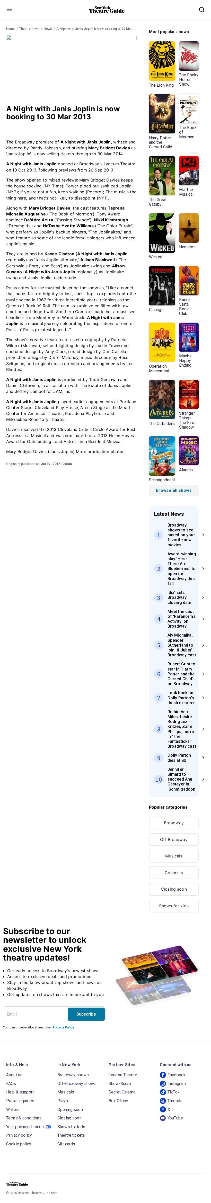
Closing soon (174, 889)
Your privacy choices (25, 1126)
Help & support (20, 1092)
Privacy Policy (63, 1027)
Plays (62, 1100)
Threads (175, 1100)
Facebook (177, 1074)
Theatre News (29, 29)
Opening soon (70, 1109)
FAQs (11, 1083)
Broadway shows (73, 1074)
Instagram (177, 1083)
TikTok (174, 1092)
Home (10, 29)
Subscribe (86, 1014)
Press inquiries (20, 1100)
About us (14, 1074)
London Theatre (123, 1074)
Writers (13, 1109)
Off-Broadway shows (76, 1083)
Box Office (118, 1100)
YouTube (175, 1118)
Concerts (174, 872)
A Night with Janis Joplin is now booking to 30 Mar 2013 (98, 29)
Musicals (173, 855)
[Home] (107, 9)
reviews (69, 180)
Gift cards (66, 1144)
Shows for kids (174, 905)
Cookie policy (18, 1144)
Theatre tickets (71, 1135)
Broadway (174, 822)
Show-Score (120, 1083)
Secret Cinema (122, 1092)
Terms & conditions (24, 1118)
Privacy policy (19, 1135)
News (48, 29)
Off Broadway (174, 839)
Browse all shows (174, 490)
